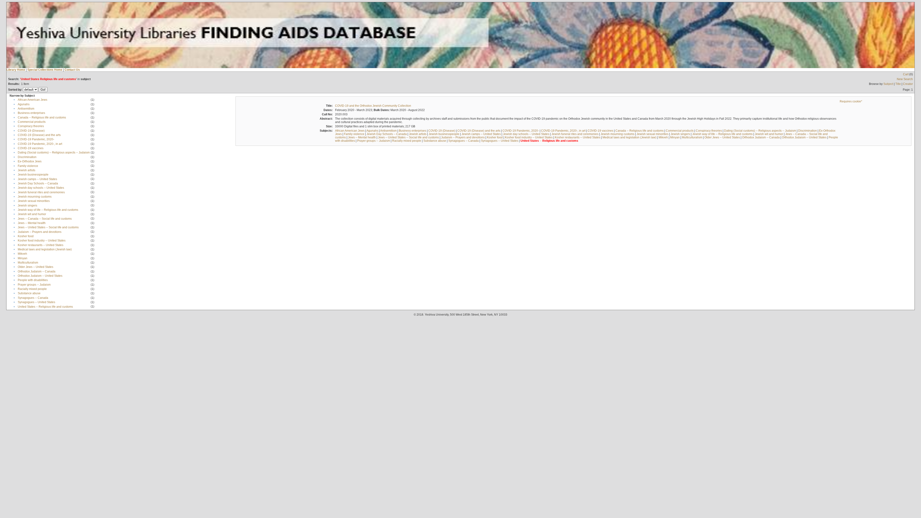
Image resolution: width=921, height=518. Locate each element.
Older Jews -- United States (35, 267)
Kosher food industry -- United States (41, 240)
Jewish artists (26, 170)
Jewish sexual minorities (34, 201)
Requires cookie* (851, 101)
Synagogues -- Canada (33, 298)
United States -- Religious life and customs (45, 306)
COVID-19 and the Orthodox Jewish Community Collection (373, 105)
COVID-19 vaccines (30, 148)
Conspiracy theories (31, 126)
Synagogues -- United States (36, 302)
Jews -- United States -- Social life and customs (48, 227)
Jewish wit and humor (32, 214)
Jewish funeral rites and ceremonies (41, 192)
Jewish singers (27, 205)
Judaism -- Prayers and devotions (39, 232)
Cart (906, 74)
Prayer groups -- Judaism (34, 284)
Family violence (28, 166)
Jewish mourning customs (35, 196)
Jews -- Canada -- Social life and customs (45, 218)
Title (898, 84)
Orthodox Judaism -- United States (40, 275)
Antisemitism (26, 108)
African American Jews (32, 99)
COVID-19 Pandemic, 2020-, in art (40, 144)
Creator (908, 84)
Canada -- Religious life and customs (42, 117)
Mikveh (22, 253)
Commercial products (32, 122)
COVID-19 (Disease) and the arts (39, 135)
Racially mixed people (32, 289)
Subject (888, 84)
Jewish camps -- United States (37, 179)
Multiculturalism (28, 262)
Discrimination (27, 157)
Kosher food (26, 236)
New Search (905, 79)
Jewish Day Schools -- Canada (38, 183)
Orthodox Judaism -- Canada (36, 271)
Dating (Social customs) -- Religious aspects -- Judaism (54, 152)
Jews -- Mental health (32, 223)
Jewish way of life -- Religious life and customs (48, 210)
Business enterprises (31, 113)
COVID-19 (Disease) (31, 130)
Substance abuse (29, 293)
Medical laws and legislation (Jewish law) (45, 249)
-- (549, 140)
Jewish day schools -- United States (41, 187)
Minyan (22, 258)
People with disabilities (33, 280)
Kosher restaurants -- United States (40, 245)
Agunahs (24, 104)
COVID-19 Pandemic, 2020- (36, 139)
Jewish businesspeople (33, 174)
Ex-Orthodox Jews (29, 161)
